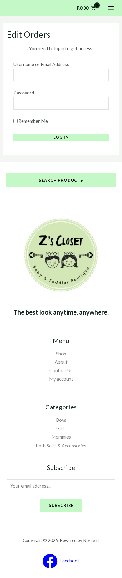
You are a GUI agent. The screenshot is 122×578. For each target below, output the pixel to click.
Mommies (61, 437)
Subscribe (61, 505)
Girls (61, 428)
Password (23, 92)
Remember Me (33, 121)
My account (61, 379)
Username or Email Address (41, 64)
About (61, 362)
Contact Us (61, 370)
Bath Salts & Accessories (61, 445)
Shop (61, 353)
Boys (61, 420)
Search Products (61, 180)
